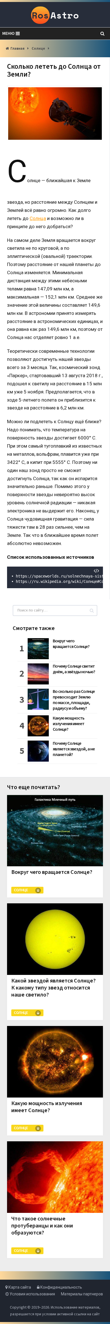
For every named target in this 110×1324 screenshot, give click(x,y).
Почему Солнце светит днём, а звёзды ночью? (74, 669)
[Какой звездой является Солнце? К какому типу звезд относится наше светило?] (55, 939)
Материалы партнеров (82, 1294)
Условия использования (32, 1294)
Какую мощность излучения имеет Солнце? (68, 723)
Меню (8, 33)
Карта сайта (19, 1287)
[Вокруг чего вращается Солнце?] (55, 831)
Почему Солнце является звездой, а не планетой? (74, 749)
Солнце (38, 48)
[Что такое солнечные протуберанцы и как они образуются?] (55, 1177)
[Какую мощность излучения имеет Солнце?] (55, 1062)
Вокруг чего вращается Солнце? (71, 643)
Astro (55, 15)
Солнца (38, 218)
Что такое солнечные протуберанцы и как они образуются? (42, 1226)
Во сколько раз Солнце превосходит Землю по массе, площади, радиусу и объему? (74, 700)
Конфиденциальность (60, 1287)
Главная (17, 48)
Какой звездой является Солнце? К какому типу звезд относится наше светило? (53, 988)
